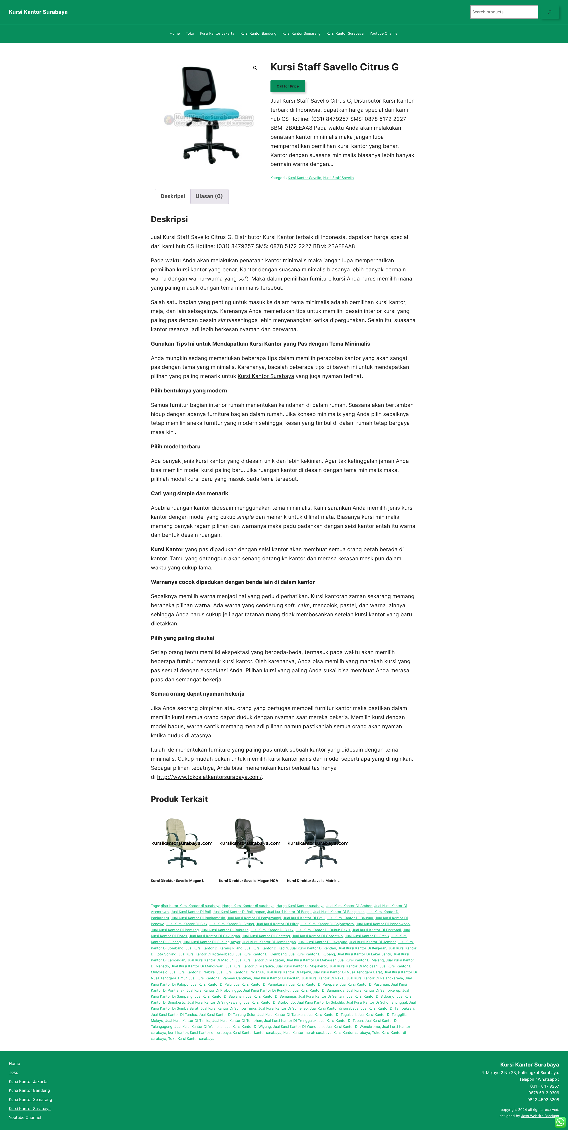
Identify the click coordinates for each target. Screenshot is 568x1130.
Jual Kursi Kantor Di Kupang (312, 954)
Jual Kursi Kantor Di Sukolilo (320, 1002)
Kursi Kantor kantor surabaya (257, 1032)
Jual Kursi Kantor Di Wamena (198, 1026)
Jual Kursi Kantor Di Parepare (313, 984)
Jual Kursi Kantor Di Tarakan (281, 1014)
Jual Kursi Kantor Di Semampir (271, 996)
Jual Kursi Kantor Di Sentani (321, 996)
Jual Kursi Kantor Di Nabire (192, 972)
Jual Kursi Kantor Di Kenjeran (362, 948)
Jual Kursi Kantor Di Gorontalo (317, 936)
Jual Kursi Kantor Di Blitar (277, 924)
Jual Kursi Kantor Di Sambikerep (373, 990)
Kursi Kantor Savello (304, 177)
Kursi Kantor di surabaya (210, 1032)
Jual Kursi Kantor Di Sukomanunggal (376, 1002)
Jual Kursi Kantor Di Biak (186, 924)
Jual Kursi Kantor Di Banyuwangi (254, 918)
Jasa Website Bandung (540, 1116)
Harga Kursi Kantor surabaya (300, 905)
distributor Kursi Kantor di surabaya (190, 905)
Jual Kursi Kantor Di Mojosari (353, 966)
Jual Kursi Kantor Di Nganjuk (240, 972)
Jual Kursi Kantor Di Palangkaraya (374, 978)
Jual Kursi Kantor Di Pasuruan (364, 984)
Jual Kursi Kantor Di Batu (304, 918)
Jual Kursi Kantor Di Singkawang (214, 1002)
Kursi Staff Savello (338, 177)
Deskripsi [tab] (173, 196)
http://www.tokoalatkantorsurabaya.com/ (209, 777)
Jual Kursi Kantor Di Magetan (259, 960)
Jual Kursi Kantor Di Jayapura (322, 942)
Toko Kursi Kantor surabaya (191, 1038)
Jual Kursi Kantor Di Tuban (341, 1020)
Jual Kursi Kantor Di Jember (372, 942)
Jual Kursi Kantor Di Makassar (311, 960)
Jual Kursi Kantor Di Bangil (289, 911)
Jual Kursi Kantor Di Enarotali (376, 930)
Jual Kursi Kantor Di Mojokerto (301, 966)
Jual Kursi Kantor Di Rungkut (267, 990)
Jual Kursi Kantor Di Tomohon (237, 1020)
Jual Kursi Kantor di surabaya (334, 1008)
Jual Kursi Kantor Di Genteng (266, 936)
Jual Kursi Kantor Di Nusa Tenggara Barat (347, 972)
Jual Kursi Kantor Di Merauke (249, 966)
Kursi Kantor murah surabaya (307, 1032)
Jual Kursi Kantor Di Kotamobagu (206, 954)
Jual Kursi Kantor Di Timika (187, 1020)
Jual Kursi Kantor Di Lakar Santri (364, 954)
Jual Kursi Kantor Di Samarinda (318, 990)
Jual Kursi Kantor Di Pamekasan (260, 984)
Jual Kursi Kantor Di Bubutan (224, 930)
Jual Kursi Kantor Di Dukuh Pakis (323, 930)
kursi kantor (237, 661)
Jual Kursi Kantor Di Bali (191, 911)
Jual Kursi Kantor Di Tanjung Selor (227, 1014)
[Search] (549, 12)
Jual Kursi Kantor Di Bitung (231, 924)
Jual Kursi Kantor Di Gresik (367, 936)
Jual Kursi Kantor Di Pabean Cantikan (220, 978)
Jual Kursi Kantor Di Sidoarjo (370, 996)
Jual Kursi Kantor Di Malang (361, 960)
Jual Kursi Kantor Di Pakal (322, 978)
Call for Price (288, 86)
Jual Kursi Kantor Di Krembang (261, 954)
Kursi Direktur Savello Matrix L (313, 880)
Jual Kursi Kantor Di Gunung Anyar (211, 942)
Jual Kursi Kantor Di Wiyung (248, 1026)
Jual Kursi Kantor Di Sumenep (283, 1008)
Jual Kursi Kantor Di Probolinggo (213, 990)
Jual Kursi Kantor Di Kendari (313, 948)
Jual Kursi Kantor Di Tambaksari (387, 1008)
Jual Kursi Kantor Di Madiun (210, 960)
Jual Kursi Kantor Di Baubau (350, 918)
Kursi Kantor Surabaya (38, 12)
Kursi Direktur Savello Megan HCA (248, 880)
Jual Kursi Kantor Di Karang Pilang (214, 948)
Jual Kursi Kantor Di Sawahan (219, 996)
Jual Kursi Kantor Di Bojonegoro (327, 924)
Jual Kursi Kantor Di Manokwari (197, 966)
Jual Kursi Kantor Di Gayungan (214, 936)
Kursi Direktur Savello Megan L (177, 880)
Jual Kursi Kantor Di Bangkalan (339, 911)
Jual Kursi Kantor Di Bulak (272, 930)
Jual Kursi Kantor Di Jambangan (269, 942)
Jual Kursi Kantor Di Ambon (349, 905)
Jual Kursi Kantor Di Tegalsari (331, 1014)
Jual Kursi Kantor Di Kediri (266, 948)
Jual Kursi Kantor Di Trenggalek (290, 1020)
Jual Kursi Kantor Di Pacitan (276, 978)
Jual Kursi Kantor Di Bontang (175, 930)
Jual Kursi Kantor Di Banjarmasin (198, 918)
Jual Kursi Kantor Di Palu (211, 984)
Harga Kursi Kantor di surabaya (248, 905)
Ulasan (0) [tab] (209, 196)
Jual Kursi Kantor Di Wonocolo (298, 1026)
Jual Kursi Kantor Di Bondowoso (383, 924)
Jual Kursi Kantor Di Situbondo (269, 1002)
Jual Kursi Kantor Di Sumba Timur (228, 1008)
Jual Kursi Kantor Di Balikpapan (239, 911)
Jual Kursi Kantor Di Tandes (174, 1014)
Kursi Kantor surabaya (351, 1032)
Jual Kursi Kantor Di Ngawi (288, 972)
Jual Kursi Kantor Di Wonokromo (353, 1026)
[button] (255, 68)
